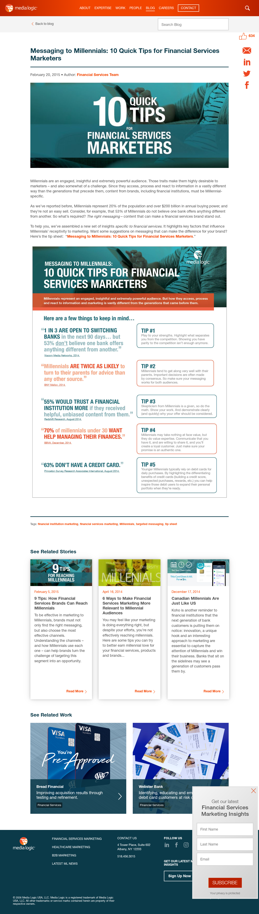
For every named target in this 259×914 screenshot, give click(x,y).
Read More (74, 691)
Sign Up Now (179, 876)
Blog (150, 8)
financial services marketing (99, 524)
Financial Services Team (98, 75)
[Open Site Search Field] (247, 8)
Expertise (102, 8)
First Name (209, 830)
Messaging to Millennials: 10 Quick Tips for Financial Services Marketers (130, 237)
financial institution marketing (58, 524)
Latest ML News (65, 864)
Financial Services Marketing (77, 839)
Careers (166, 8)
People (136, 8)
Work (120, 8)
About (85, 8)
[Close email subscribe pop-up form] (253, 790)
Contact (188, 8)
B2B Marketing (64, 855)
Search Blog (171, 25)
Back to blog (44, 24)
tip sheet (171, 524)
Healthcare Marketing (71, 847)
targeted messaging (149, 524)
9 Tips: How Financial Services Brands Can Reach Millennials (61, 604)
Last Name (209, 845)
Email (204, 859)
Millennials (127, 524)
